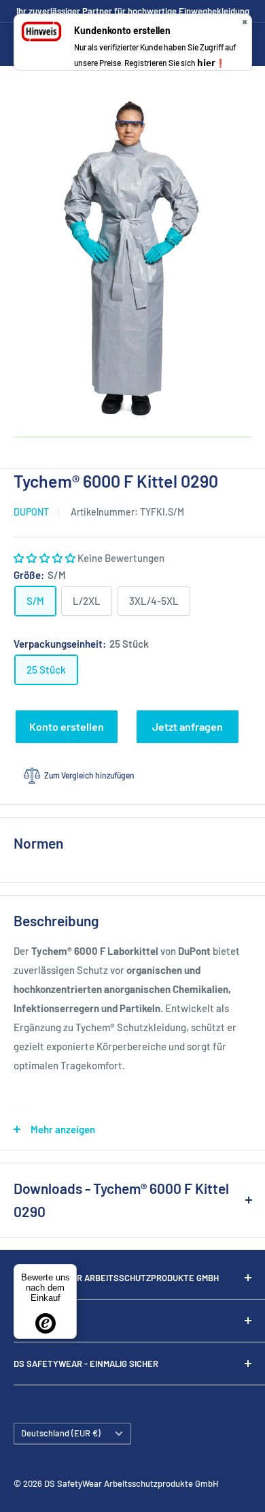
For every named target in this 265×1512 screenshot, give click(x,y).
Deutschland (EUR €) (61, 1433)
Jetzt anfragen (187, 726)
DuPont (31, 512)
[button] (45, 558)
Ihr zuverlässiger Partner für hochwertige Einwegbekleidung (132, 10)
